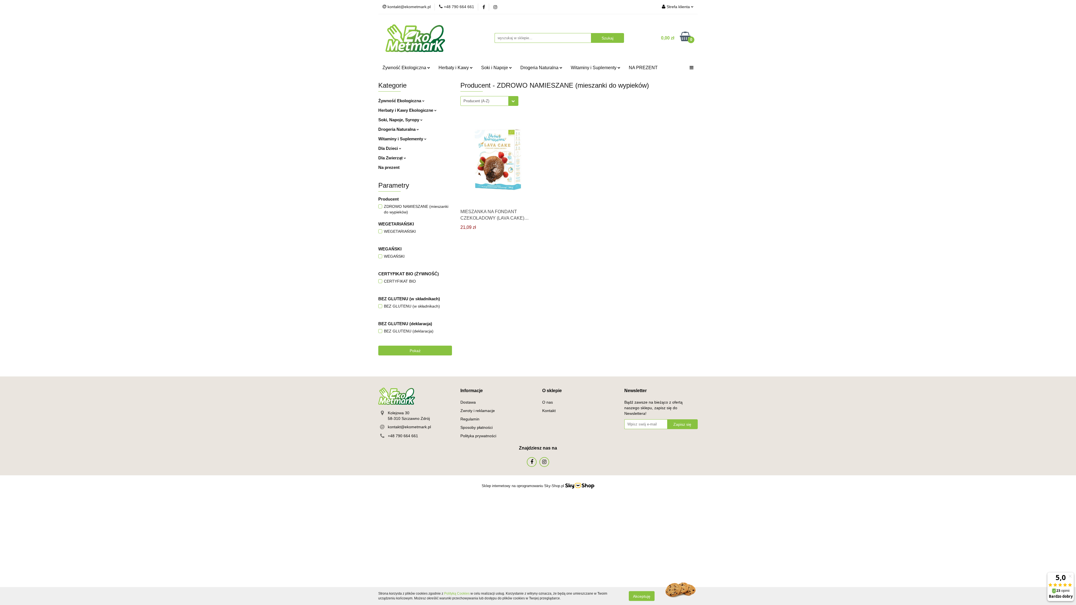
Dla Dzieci (388, 148)
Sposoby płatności (476, 427)
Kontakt (549, 410)
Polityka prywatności (478, 436)
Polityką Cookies (457, 593)
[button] (471, 390)
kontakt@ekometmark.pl (409, 427)
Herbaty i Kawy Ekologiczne (406, 110)
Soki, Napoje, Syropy (399, 119)
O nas (547, 402)
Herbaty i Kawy (454, 67)
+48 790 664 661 (403, 436)
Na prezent (389, 167)
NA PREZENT (643, 67)
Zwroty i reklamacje (477, 410)
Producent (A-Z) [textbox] (476, 101)
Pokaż (415, 350)
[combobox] (489, 101)
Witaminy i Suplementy (594, 67)
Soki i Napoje (495, 67)
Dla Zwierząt (391, 157)
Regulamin (469, 419)
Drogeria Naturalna (540, 67)
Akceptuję (641, 596)
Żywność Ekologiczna (404, 67)
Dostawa (468, 402)
